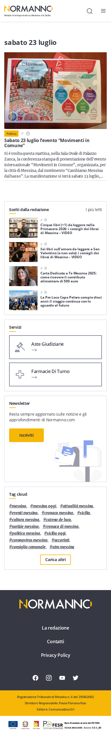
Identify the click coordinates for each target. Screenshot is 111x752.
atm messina (63, 547)
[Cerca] (89, 11)
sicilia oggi (56, 533)
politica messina (26, 533)
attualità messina (78, 506)
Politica (11, 134)
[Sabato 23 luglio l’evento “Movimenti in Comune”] (55, 90)
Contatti (55, 641)
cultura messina (25, 519)
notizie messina (25, 526)
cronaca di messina (62, 526)
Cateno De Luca (58, 519)
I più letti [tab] (94, 209)
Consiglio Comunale (29, 547)
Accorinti (61, 540)
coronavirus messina (30, 540)
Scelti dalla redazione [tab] (29, 209)
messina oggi (44, 506)
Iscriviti (26, 435)
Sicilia (85, 513)
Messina (19, 506)
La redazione (55, 628)
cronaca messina (58, 513)
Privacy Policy (55, 655)
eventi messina (25, 513)
